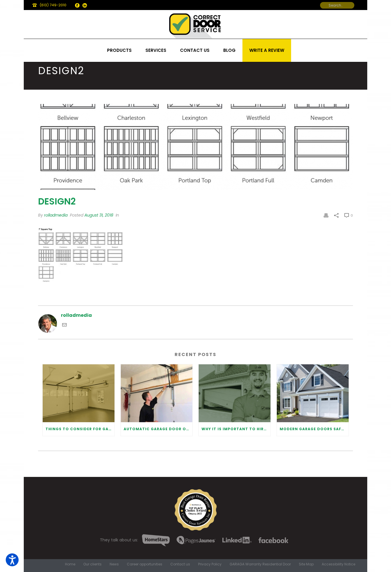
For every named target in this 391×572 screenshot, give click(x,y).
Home (70, 564)
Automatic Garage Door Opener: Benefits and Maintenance (158, 428)
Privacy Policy (210, 564)
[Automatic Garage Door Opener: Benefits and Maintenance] (157, 393)
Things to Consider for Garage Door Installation (80, 428)
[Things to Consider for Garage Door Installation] (78, 393)
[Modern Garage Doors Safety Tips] (313, 393)
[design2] (195, 147)
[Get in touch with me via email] (64, 325)
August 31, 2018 (98, 215)
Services (155, 50)
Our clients (92, 564)
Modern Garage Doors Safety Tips (314, 428)
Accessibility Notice (338, 564)
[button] (12, 559)
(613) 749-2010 (53, 5)
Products (119, 50)
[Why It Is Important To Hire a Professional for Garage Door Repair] (234, 393)
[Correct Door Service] (195, 24)
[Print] (326, 215)
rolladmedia (56, 215)
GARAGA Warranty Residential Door (260, 564)
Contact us (195, 50)
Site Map (306, 564)
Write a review (266, 50)
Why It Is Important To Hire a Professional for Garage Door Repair (236, 428)
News (114, 564)
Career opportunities (144, 564)
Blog (229, 50)
